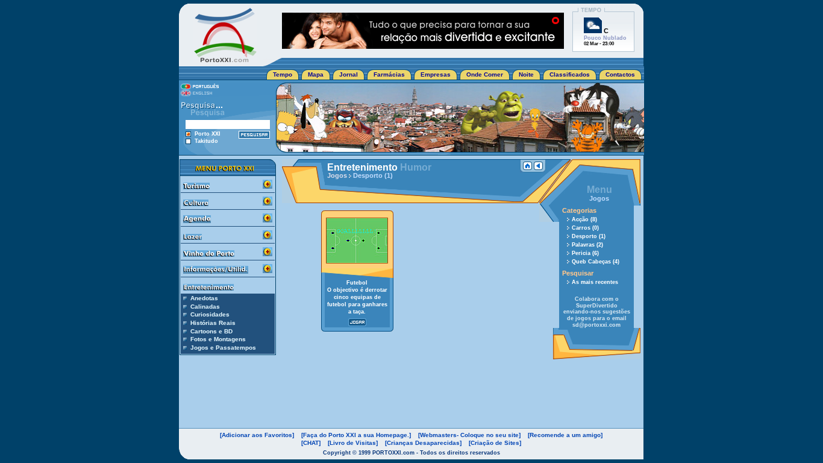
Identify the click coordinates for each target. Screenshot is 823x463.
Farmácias (389, 74)
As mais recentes (595, 282)
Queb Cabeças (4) (595, 262)
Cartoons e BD (211, 331)
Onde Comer (484, 74)
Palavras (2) (587, 245)
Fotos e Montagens (218, 339)
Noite (526, 74)
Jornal (348, 74)
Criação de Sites (495, 442)
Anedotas (204, 298)
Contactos (620, 74)
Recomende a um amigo (565, 435)
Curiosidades (210, 314)
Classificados (569, 74)
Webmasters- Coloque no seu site (469, 435)
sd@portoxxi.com (596, 325)
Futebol (357, 283)
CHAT (311, 442)
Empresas (436, 74)
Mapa (316, 74)
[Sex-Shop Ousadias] (423, 45)
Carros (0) (585, 228)
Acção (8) (584, 219)
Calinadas (205, 306)
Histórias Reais (213, 323)
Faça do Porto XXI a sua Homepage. (356, 435)
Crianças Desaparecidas (423, 442)
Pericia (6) (585, 253)
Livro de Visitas (353, 442)
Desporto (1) (589, 236)
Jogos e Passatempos (223, 347)
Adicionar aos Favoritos (257, 435)
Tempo (282, 74)
